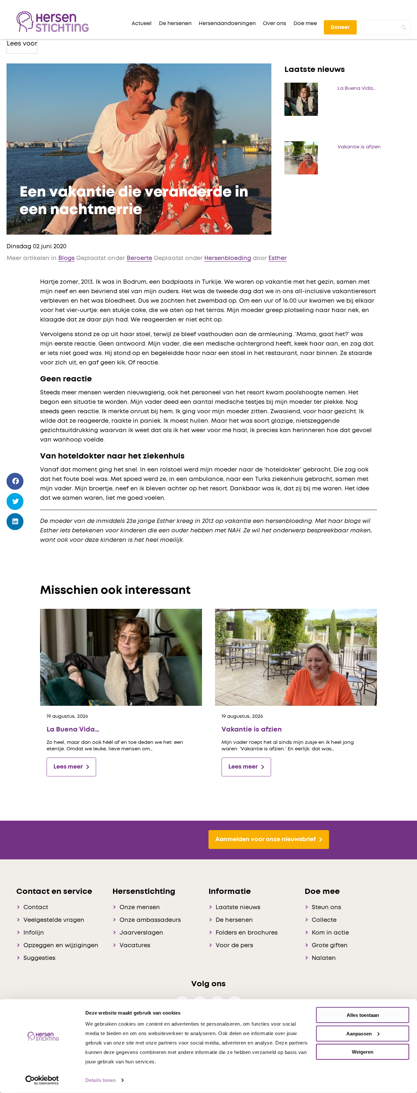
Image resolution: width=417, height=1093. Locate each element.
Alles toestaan (363, 1015)
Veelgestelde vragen (53, 920)
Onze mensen (140, 907)
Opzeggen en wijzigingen (60, 946)
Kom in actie (330, 933)
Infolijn (33, 933)
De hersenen (234, 920)
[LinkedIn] (15, 522)
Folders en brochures (247, 933)
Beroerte (139, 258)
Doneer (340, 27)
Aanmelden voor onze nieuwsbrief (265, 839)
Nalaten (324, 958)
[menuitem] (141, 23)
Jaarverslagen (141, 933)
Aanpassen (359, 1033)
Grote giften (330, 946)
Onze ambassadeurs (150, 920)
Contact (35, 907)
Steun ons (326, 907)
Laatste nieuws (238, 907)
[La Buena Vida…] (121, 657)
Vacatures (135, 946)
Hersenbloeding (227, 258)
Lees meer (68, 767)
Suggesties (39, 958)
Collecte (324, 920)
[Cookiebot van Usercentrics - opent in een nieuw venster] (42, 1080)
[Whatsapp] (15, 540)
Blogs (66, 258)
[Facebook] (15, 481)
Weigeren (362, 1052)
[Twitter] (15, 502)
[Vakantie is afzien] (296, 657)
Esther (277, 258)
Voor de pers (234, 946)
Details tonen (100, 1080)
